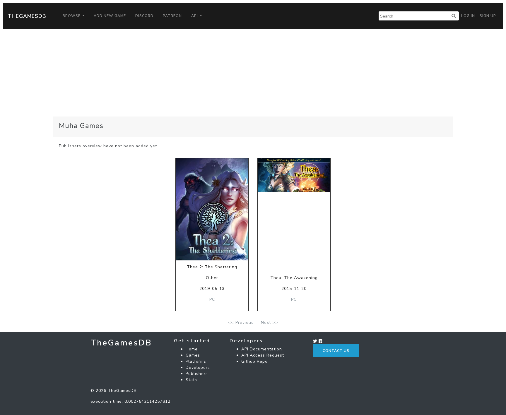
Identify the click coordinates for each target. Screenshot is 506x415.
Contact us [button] (336, 350)
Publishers (197, 373)
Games (193, 355)
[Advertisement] (253, 73)
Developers (198, 367)
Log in (468, 15)
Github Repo (254, 361)
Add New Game (110, 15)
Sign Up (488, 15)
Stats (191, 380)
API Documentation (261, 349)
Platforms (196, 361)
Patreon (172, 15)
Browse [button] (72, 15)
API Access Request (262, 355)
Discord (144, 15)
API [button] (195, 15)
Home (192, 349)
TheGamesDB (27, 16)
